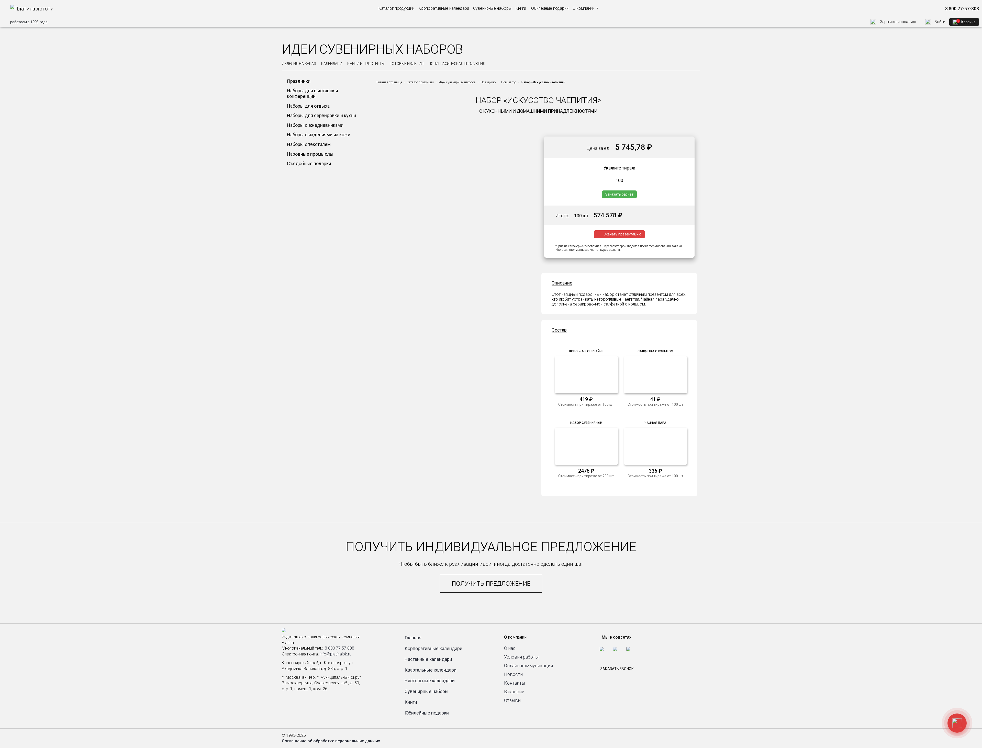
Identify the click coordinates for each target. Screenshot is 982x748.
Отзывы (512, 700)
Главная (413, 637)
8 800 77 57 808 (339, 648)
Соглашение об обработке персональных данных (331, 741)
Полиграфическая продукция (457, 64)
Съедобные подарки (309, 163)
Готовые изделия (406, 64)
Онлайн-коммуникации (528, 665)
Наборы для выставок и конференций (312, 93)
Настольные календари (430, 680)
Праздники (298, 81)
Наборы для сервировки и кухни (321, 115)
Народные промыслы (310, 154)
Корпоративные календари (443, 8)
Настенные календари (428, 659)
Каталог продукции (396, 8)
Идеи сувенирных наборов (457, 82)
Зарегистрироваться (897, 22)
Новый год (508, 82)
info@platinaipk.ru (335, 654)
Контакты (514, 683)
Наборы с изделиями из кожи (318, 134)
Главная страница (389, 82)
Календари (331, 64)
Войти (939, 22)
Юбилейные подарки (549, 8)
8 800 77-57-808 (961, 8)
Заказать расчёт (619, 194)
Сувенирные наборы (492, 8)
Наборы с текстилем (309, 144)
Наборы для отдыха (308, 106)
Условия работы (521, 657)
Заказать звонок (617, 669)
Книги (521, 8)
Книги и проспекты (366, 64)
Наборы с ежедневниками (315, 125)
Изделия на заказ (299, 64)
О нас (510, 648)
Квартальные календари (430, 670)
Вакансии (514, 691)
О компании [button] (584, 8)
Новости (513, 674)
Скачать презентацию (622, 234)
